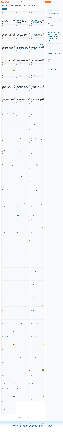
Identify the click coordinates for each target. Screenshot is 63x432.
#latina (32, 48)
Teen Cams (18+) (15, 425)
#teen (43, 35)
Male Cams (48, 427)
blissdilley (18, 59)
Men (14, 8)
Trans (24, 8)
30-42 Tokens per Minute (33, 427)
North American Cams (24, 425)
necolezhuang (34, 163)
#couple (34, 61)
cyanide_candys (5, 189)
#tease (12, 125)
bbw (49, 34)
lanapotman (19, 137)
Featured (4, 8)
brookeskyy (4, 72)
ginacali (32, 266)
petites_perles (34, 124)
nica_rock (4, 137)
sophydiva (18, 215)
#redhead (18, 113)
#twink (39, 139)
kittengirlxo (4, 20)
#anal (22, 48)
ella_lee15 (33, 33)
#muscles (3, 152)
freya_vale (19, 383)
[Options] (43, 9)
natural (52, 49)
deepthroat (56, 36)
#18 (42, 60)
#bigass (35, 22)
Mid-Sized (54, 19)
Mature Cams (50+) (16, 428)
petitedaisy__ (33, 370)
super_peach (19, 227)
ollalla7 (18, 344)
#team (33, 204)
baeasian (3, 85)
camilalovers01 (34, 150)
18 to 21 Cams (15, 426)
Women (9, 8)
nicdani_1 (33, 85)
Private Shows (41, 425)
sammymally (19, 357)
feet (53, 38)
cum (59, 51)
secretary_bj (33, 253)
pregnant (58, 40)
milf (56, 30)
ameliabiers (4, 253)
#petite (34, 48)
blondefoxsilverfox (20, 20)
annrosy (3, 279)
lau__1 (18, 98)
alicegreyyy (19, 33)
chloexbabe (33, 202)
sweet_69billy (34, 318)
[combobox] (29, 2)
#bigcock (37, 61)
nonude (58, 53)
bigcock (53, 42)
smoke (52, 51)
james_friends (5, 150)
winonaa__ (19, 292)
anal (58, 30)
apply (55, 61)
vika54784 (4, 176)
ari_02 (32, 227)
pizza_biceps (19, 266)
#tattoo (34, 152)
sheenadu (18, 396)
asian (49, 30)
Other (58, 13)
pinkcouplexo (33, 59)
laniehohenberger (34, 279)
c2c (48, 51)
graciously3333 (5, 396)
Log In (54, 1)
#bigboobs (32, 22)
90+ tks (54, 69)
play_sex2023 (33, 344)
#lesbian (5, 191)
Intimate (49, 19)
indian (60, 49)
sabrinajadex (33, 111)
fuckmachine (50, 36)
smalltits (49, 38)
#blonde (9, 73)
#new (38, 22)
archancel (18, 279)
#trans (28, 138)
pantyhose (50, 40)
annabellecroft (5, 357)
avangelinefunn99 (34, 331)
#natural (11, 113)
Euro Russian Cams (23, 427)
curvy (53, 44)
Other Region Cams (23, 426)
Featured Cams (49, 425)
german (57, 42)
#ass (17, 139)
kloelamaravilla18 (34, 176)
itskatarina (4, 370)
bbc (48, 49)
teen (58, 32)
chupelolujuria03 (34, 46)
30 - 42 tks (58, 67)
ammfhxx (18, 253)
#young (6, 113)
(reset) (51, 59)
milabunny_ (4, 33)
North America (50, 11)
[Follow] (15, 12)
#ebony (8, 191)
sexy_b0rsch (33, 357)
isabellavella (33, 292)
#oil (10, 191)
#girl (19, 139)
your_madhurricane (35, 240)
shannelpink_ (19, 176)
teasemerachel (34, 20)
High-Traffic (59, 19)
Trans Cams (49, 428)
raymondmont (34, 137)
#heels (6, 126)
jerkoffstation (19, 163)
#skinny (19, 48)
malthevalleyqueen (20, 189)
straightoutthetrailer (6, 240)
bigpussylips (50, 53)
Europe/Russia (53, 13)
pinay (54, 40)
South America (57, 11)
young (56, 38)
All (38, 1)
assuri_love (4, 266)
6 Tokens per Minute (32, 425)
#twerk (41, 152)
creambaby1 (19, 85)
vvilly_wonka (4, 163)
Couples (19, 8)
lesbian (49, 42)
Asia (49, 13)
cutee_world (4, 292)
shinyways (18, 46)
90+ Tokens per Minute (33, 428)
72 (26, 417)
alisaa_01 (4, 111)
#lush (22, 204)
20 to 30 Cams (15, 427)
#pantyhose (9, 125)
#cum (23, 87)
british (49, 44)
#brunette (26, 48)
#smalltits (11, 48)
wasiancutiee (19, 305)
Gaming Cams (41, 427)
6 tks (49, 67)
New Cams (40, 426)
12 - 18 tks (53, 67)
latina (52, 32)
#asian (36, 35)
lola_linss (18, 124)
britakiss (3, 383)
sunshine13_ (4, 124)
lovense (55, 51)
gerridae (3, 215)
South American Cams (24, 428)
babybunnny (4, 305)
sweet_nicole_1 (5, 344)
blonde (56, 49)
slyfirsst (18, 240)
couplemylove (19, 72)
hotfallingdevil (5, 59)
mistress (56, 44)
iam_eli (3, 98)
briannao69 (33, 98)
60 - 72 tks (50, 69)
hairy (55, 32)
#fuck (12, 191)
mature (52, 30)
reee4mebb (33, 305)
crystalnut (33, 189)
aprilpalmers (33, 383)
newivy (32, 215)
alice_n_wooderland (6, 227)
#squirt (38, 21)
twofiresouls (33, 396)
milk (59, 38)
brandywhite (19, 370)
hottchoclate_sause (20, 318)
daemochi (18, 202)
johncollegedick (5, 331)
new (49, 32)
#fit (31, 204)
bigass (52, 34)
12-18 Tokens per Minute (33, 426)
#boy (12, 151)
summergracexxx (20, 111)
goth (61, 42)
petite (55, 53)
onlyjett (3, 202)
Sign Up (47, 1)
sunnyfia (3, 46)
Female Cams (49, 426)
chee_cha (4, 318)
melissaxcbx (19, 150)
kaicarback (4, 409)
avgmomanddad (20, 331)
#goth (39, 152)
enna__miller (33, 72)
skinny (56, 34)
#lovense (40, 21)
